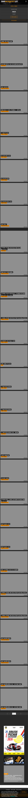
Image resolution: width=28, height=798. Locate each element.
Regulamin (18, 789)
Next (22, 769)
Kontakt (8, 789)
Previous (5, 769)
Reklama (13, 789)
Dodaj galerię (14, 17)
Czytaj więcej (20, 781)
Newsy (6, 774)
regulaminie (12, 796)
